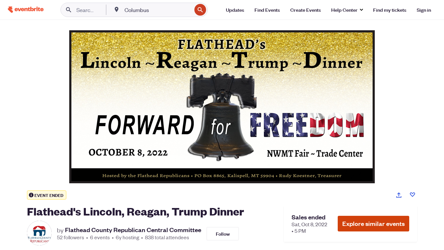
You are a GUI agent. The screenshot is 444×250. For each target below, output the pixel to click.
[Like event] (412, 194)
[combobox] (157, 9)
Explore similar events (373, 223)
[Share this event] (398, 194)
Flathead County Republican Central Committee (133, 230)
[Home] (26, 9)
